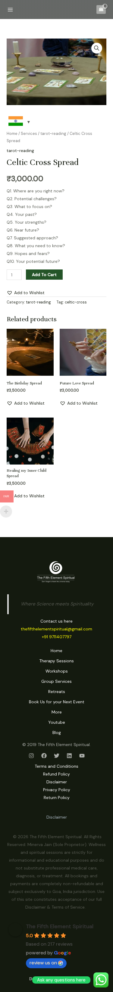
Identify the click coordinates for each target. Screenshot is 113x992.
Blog (56, 732)
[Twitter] (56, 755)
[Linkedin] (69, 755)
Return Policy (57, 797)
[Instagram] (31, 755)
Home (12, 133)
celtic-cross (76, 302)
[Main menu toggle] (10, 10)
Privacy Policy (56, 789)
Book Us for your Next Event (56, 701)
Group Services (56, 681)
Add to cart (44, 274)
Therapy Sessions (56, 661)
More (57, 712)
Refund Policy (56, 774)
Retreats (56, 691)
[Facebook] (44, 755)
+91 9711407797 (56, 636)
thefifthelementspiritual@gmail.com (56, 629)
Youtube (56, 722)
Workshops (57, 671)
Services (29, 133)
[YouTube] (82, 755)
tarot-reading (53, 133)
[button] (96, 48)
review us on (43, 962)
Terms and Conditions (56, 766)
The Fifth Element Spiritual (59, 926)
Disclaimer (56, 782)
